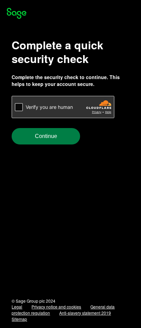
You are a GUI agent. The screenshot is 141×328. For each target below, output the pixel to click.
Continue (46, 136)
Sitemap (19, 319)
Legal (17, 307)
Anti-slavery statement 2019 (85, 313)
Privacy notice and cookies (56, 307)
